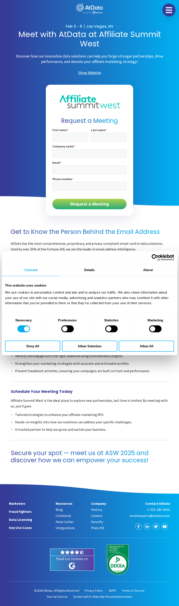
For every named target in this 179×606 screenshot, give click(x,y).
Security (97, 522)
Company (98, 503)
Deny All (32, 346)
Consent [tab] (31, 270)
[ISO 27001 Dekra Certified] (118, 559)
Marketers (17, 503)
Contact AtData (157, 503)
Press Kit (98, 528)
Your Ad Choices (57, 597)
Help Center (65, 522)
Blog (59, 509)
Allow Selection (90, 346)
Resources (64, 503)
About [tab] (148, 270)
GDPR (112, 591)
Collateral (63, 515)
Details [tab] (89, 270)
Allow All (146, 346)
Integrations (65, 528)
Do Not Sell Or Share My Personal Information (103, 597)
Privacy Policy (94, 591)
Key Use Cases (20, 527)
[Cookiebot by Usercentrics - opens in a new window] (155, 257)
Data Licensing (20, 519)
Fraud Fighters (20, 511)
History (96, 509)
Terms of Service (133, 591)
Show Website (89, 73)
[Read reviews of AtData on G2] (72, 560)
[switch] (67, 328)
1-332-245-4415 (158, 509)
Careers (96, 515)
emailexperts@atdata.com (150, 515)
